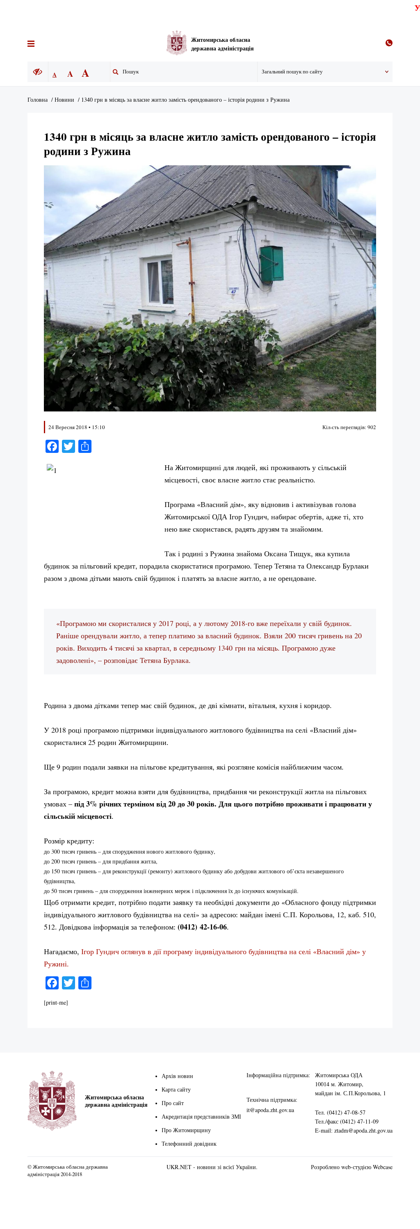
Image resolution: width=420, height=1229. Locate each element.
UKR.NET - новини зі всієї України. (212, 1167)
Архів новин (177, 1076)
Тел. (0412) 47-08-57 (340, 1112)
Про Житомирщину (186, 1130)
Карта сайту (176, 1089)
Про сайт (173, 1103)
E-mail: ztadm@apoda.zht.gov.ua (354, 1130)
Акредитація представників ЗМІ (201, 1116)
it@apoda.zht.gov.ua (270, 1110)
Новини (64, 99)
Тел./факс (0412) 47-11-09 (347, 1121)
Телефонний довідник (189, 1143)
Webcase (383, 1167)
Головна (37, 99)
